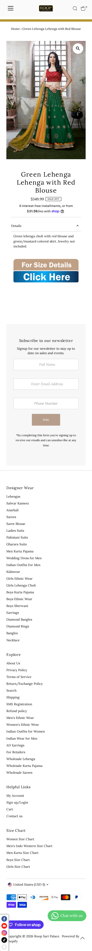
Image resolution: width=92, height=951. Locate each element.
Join (46, 419)
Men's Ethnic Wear (20, 718)
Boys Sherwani (17, 606)
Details (16, 226)
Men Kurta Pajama (19, 551)
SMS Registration (19, 704)
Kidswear (13, 572)
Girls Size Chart (18, 866)
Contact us (14, 816)
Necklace (13, 640)
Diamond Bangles (19, 619)
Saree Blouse (15, 524)
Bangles (12, 633)
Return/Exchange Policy (24, 684)
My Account (15, 795)
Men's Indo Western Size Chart (29, 846)
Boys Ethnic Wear (19, 599)
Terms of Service (18, 677)
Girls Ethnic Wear (19, 578)
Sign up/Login (17, 802)
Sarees (11, 517)
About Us (13, 663)
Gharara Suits (16, 544)
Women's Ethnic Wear (22, 724)
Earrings (12, 612)
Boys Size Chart (18, 860)
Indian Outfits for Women (25, 731)
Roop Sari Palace (46, 936)
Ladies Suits (15, 530)
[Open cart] (83, 8)
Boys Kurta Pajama (20, 592)
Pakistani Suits (17, 537)
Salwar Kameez (17, 503)
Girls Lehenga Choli (21, 585)
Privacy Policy (16, 670)
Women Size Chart (20, 839)
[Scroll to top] (82, 938)
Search (11, 690)
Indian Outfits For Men (23, 565)
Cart (9, 809)
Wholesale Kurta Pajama (24, 766)
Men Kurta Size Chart (22, 853)
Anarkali (12, 510)
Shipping (13, 697)
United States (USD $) (29, 884)
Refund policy (16, 711)
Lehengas (13, 496)
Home (15, 29)
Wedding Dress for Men (24, 558)
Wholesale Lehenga (20, 759)
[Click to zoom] (78, 48)
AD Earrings (15, 745)
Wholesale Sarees (19, 772)
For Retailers (15, 752)
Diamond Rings (17, 626)
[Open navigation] (10, 8)
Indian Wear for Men (21, 738)
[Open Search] (75, 8)
